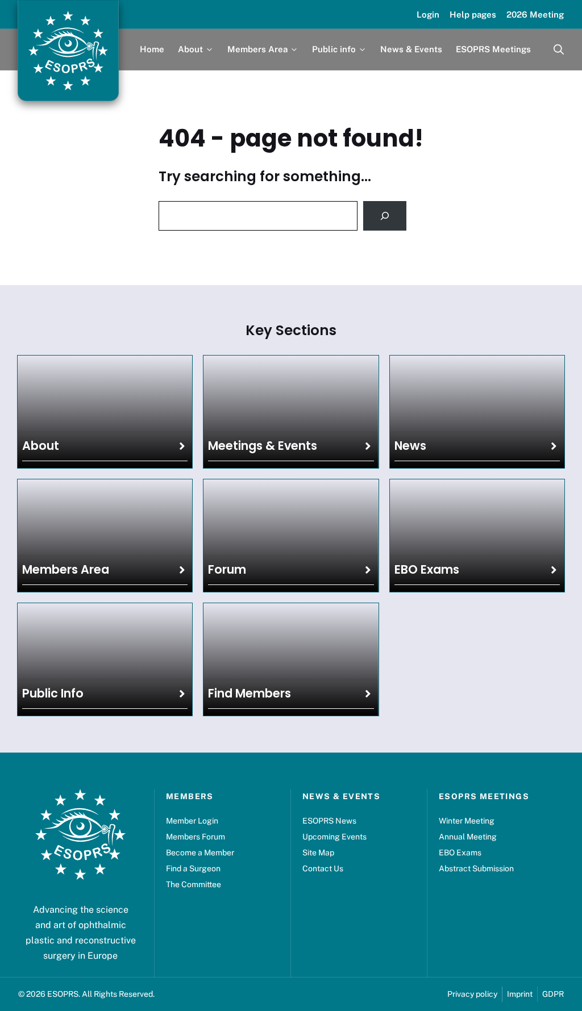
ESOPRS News (329, 820)
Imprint (520, 994)
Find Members (249, 693)
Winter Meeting (466, 820)
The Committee (193, 884)
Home (152, 49)
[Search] (384, 216)
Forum (227, 569)
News (410, 445)
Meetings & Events (262, 445)
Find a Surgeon (193, 868)
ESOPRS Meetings (493, 49)
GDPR (553, 994)
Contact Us (322, 868)
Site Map (318, 852)
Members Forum (195, 836)
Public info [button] (334, 49)
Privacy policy (472, 994)
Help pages (473, 14)
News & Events (411, 49)
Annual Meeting (468, 836)
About (40, 445)
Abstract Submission (476, 868)
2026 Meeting (535, 14)
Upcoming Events (334, 836)
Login (428, 14)
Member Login (192, 820)
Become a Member (200, 852)
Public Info (53, 693)
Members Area (65, 569)
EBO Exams (426, 569)
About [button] (190, 49)
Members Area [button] (257, 49)
